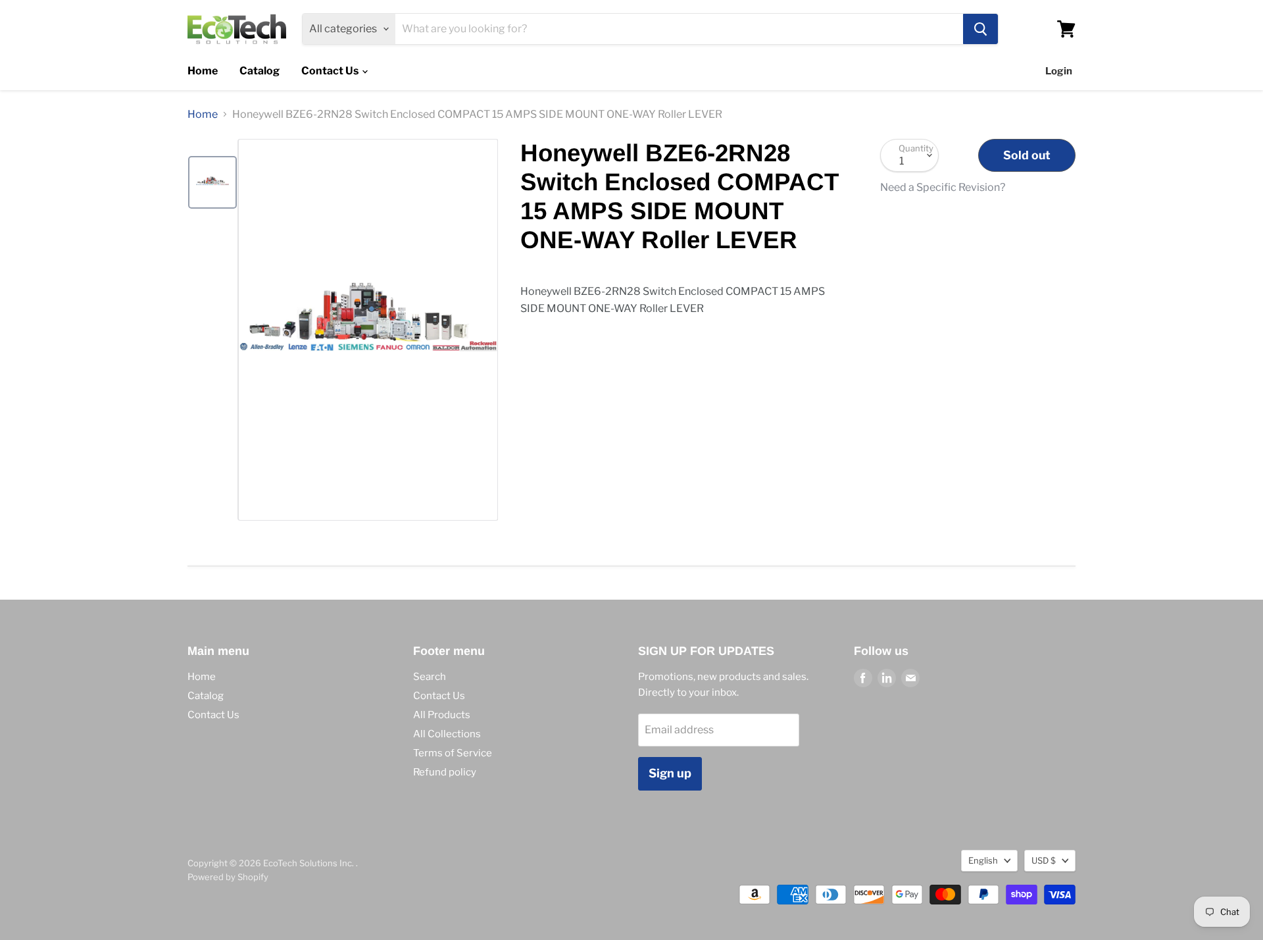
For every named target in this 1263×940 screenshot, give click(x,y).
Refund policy (444, 772)
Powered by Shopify (227, 877)
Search (429, 677)
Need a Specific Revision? (942, 188)
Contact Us (330, 71)
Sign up (670, 773)
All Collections (447, 734)
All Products (441, 715)
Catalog (259, 71)
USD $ (1043, 860)
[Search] (980, 29)
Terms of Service (452, 753)
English (983, 860)
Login (1058, 71)
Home (202, 71)
